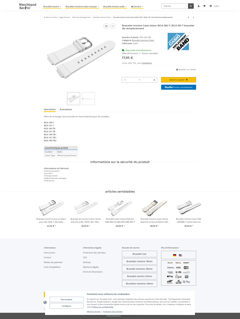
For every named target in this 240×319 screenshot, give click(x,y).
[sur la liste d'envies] (113, 26)
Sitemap (87, 262)
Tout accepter (66, 299)
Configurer (66, 306)
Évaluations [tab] (66, 109)
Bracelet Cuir (139, 253)
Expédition (147, 63)
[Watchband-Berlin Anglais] (181, 255)
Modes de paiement (53, 262)
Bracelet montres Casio (143, 40)
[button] (199, 5)
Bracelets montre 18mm (139, 261)
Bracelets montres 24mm (139, 283)
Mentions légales (93, 312)
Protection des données (112, 312)
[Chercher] (191, 6)
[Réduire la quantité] (125, 80)
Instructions (49, 252)
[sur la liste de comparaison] (106, 26)
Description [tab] (50, 109)
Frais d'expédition (52, 267)
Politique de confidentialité (102, 307)
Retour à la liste (51, 17)
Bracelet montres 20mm (139, 268)
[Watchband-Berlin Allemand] (175, 255)
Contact (47, 257)
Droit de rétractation (93, 271)
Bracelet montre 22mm (139, 276)
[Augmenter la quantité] (154, 80)
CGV (85, 257)
